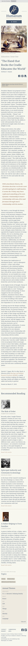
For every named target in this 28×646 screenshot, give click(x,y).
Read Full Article (6, 452)
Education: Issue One (9, 57)
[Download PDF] (26, 76)
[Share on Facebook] (19, 76)
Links (9, 631)
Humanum (13, 1)
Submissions (12, 629)
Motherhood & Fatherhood (8, 582)
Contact (3, 629)
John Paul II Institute (6, 1)
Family (3, 579)
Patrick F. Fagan (6, 72)
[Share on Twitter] (22, 76)
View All (23, 621)
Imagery (3, 631)
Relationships (11, 579)
